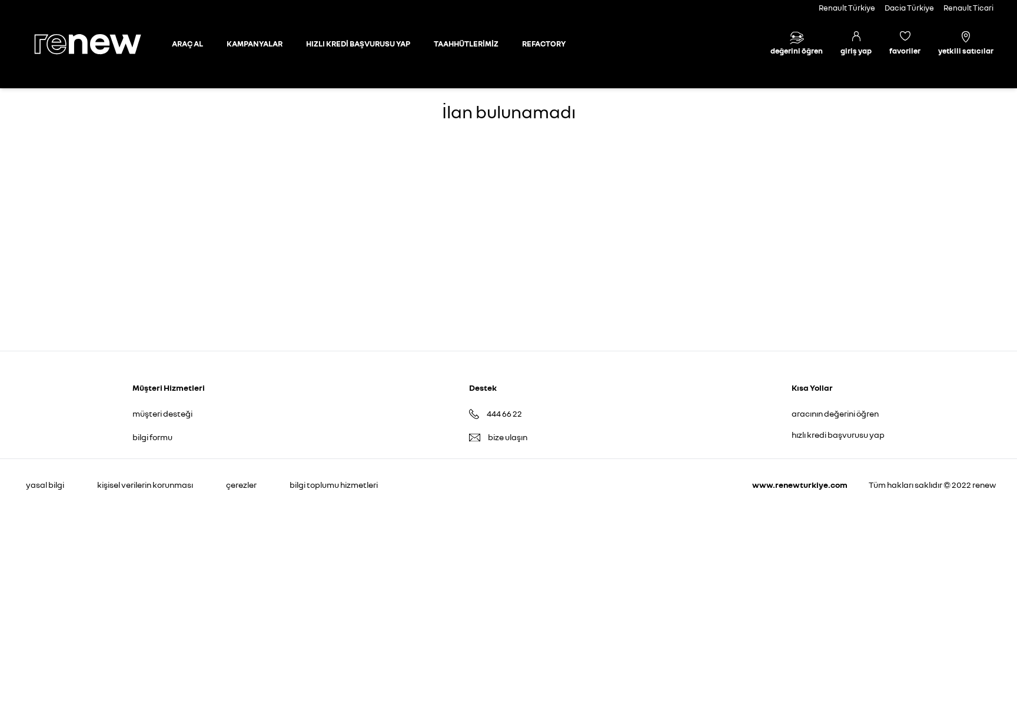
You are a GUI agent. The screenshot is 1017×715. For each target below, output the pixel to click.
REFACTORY (544, 43)
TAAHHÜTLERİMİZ (466, 43)
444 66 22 (504, 413)
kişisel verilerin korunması (145, 485)
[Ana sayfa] (98, 44)
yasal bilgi (45, 485)
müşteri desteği (162, 413)
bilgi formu (152, 437)
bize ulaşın (507, 437)
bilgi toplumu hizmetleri (334, 485)
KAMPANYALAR (254, 43)
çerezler (241, 485)
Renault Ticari (968, 7)
